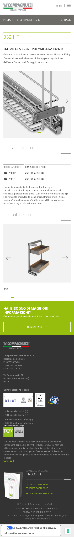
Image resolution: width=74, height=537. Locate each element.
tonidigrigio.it (43, 518)
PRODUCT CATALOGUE (37, 488)
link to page (37, 257)
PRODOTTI (9, 19)
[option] (37, 104)
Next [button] (65, 101)
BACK (67, 19)
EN (60, 5)
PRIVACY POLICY (34, 508)
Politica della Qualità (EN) (17, 415)
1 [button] (12, 297)
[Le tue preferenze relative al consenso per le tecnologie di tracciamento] (68, 531)
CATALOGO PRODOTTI (37, 484)
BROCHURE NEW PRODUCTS (39, 493)
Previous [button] (8, 101)
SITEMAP (19, 508)
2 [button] (39, 132)
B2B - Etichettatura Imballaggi (19, 419)
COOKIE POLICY (51, 508)
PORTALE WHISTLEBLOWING (37, 512)
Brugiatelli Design (43, 515)
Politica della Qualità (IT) (16, 411)
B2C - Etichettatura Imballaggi (19, 423)
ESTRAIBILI (26, 19)
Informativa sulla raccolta (19, 533)
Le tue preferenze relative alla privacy (34, 527)
